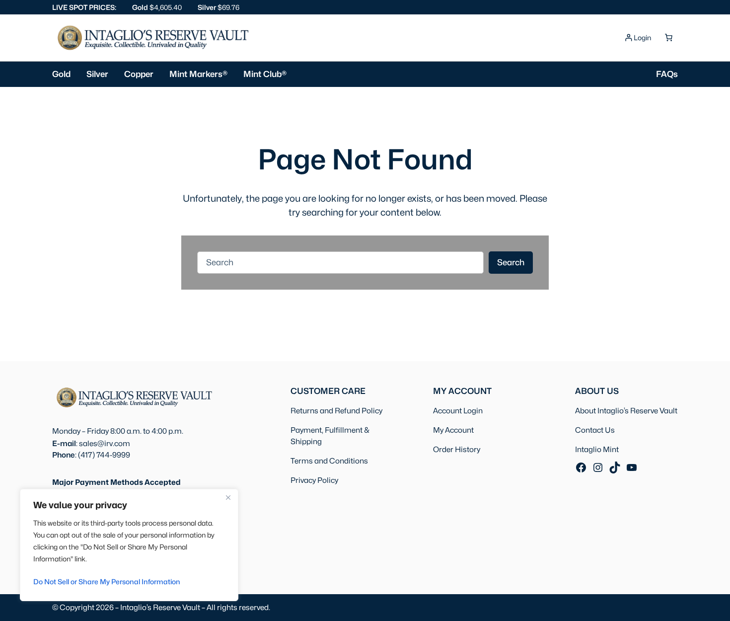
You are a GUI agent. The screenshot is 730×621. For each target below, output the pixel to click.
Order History (456, 449)
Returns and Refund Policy (336, 410)
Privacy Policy (314, 480)
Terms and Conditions (329, 461)
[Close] (228, 497)
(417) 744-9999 (104, 455)
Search (510, 262)
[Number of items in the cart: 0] (668, 37)
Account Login (458, 410)
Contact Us (595, 430)
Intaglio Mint (597, 449)
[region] (129, 545)
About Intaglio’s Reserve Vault (626, 410)
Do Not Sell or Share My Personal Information (106, 581)
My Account (453, 430)
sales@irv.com (104, 443)
